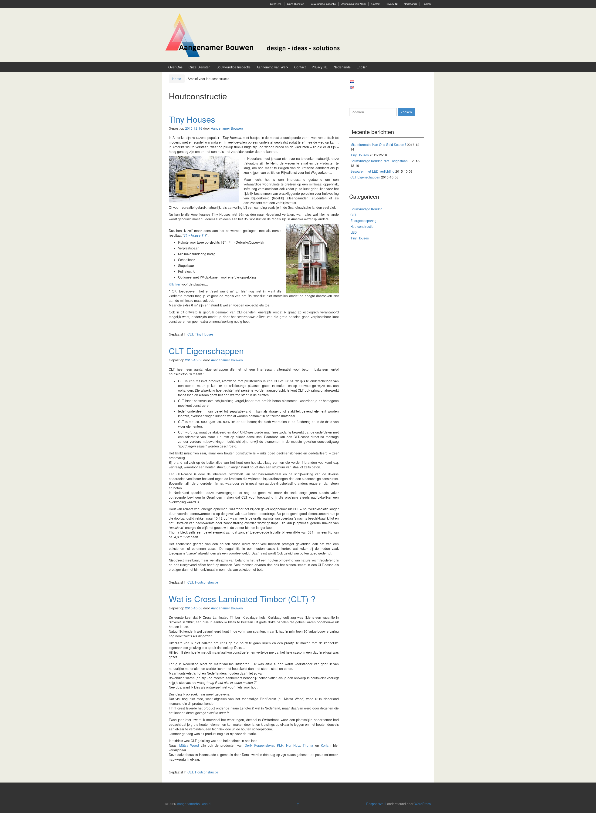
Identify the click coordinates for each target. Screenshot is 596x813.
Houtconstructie (206, 582)
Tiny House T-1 (195, 235)
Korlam (326, 745)
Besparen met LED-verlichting (372, 171)
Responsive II (376, 803)
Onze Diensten (295, 4)
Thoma (308, 745)
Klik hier (174, 284)
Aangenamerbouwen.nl (194, 803)
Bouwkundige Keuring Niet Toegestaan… (380, 160)
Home (176, 78)
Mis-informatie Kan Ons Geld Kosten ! (378, 144)
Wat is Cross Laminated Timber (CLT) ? (242, 599)
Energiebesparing (363, 220)
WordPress (422, 803)
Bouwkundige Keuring (366, 209)
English (427, 4)
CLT (190, 334)
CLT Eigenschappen (206, 350)
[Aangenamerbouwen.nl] (252, 34)
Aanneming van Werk (353, 4)
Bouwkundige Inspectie (323, 4)
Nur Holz (293, 745)
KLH (280, 745)
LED (353, 232)
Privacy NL (392, 4)
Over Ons (275, 4)
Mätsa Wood (189, 745)
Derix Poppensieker (259, 745)
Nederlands (410, 4)
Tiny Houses (192, 119)
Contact (375, 4)
